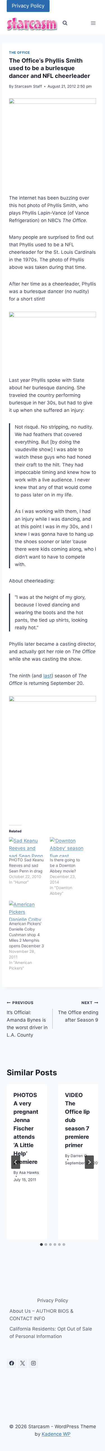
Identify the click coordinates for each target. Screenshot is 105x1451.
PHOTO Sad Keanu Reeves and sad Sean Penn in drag (26, 865)
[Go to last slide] (15, 1162)
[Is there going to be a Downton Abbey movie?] (67, 847)
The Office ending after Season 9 (78, 1011)
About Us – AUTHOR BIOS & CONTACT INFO (41, 1314)
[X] (22, 1363)
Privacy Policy (28, 6)
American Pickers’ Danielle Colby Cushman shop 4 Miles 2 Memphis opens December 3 (26, 934)
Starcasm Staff (28, 86)
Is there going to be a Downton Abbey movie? (65, 865)
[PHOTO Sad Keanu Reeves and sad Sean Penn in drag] (26, 847)
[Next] (89, 1162)
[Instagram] (33, 1363)
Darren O (79, 1156)
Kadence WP (56, 1434)
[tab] (41, 1244)
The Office (19, 52)
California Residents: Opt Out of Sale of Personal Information (51, 1332)
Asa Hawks (29, 1172)
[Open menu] (93, 23)
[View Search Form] (65, 23)
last (47, 675)
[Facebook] (11, 1363)
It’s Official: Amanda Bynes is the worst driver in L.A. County (27, 1019)
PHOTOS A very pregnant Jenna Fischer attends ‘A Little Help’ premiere (25, 1128)
